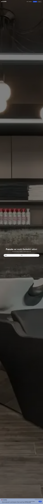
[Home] (3, 2)
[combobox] (14, 255)
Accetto (40, 501)
